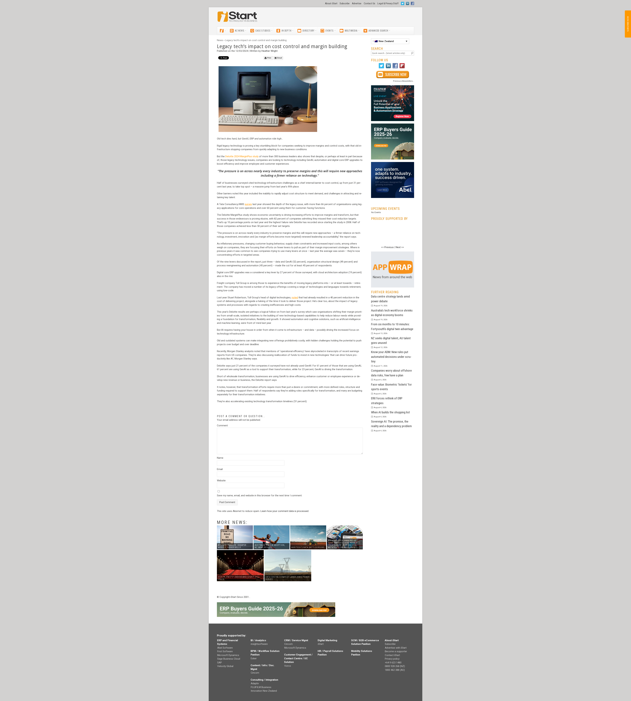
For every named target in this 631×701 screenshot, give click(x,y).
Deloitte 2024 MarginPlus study (241, 156)
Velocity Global (225, 666)
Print (269, 58)
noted (295, 297)
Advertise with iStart (396, 647)
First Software (225, 651)
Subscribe (345, 3)
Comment (222, 425)
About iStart (331, 3)
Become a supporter (396, 651)
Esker (254, 658)
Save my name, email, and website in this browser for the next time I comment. (259, 495)
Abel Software (225, 647)
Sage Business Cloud (228, 658)
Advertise (357, 3)
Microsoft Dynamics (228, 655)
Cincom (255, 672)
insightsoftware (259, 644)
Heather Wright (269, 50)
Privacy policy (392, 658)
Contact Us (369, 3)
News (220, 40)
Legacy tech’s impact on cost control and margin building (256, 40)
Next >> (400, 247)
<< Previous (387, 247)
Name (220, 457)
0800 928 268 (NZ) (395, 666)
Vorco (287, 665)
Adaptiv (255, 683)
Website (221, 480)
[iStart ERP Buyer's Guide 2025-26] (392, 142)
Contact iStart (392, 655)
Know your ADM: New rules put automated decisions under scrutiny (391, 356)
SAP (219, 662)
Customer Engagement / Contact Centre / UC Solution (298, 658)
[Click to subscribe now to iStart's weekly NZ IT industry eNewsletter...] (392, 74)
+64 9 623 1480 (393, 662)
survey (248, 204)
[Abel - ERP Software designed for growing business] (392, 163)
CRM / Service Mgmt (296, 640)
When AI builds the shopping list (390, 412)
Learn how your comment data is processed (284, 511)
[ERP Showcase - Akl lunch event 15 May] (392, 103)
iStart (321, 644)
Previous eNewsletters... (403, 81)
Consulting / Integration (264, 679)
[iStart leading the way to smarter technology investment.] (237, 18)
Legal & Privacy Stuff (387, 3)
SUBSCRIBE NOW (627, 24)
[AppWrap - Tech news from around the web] (392, 269)
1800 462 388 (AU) (395, 669)
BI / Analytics (258, 640)
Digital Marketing (327, 640)
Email (279, 58)
